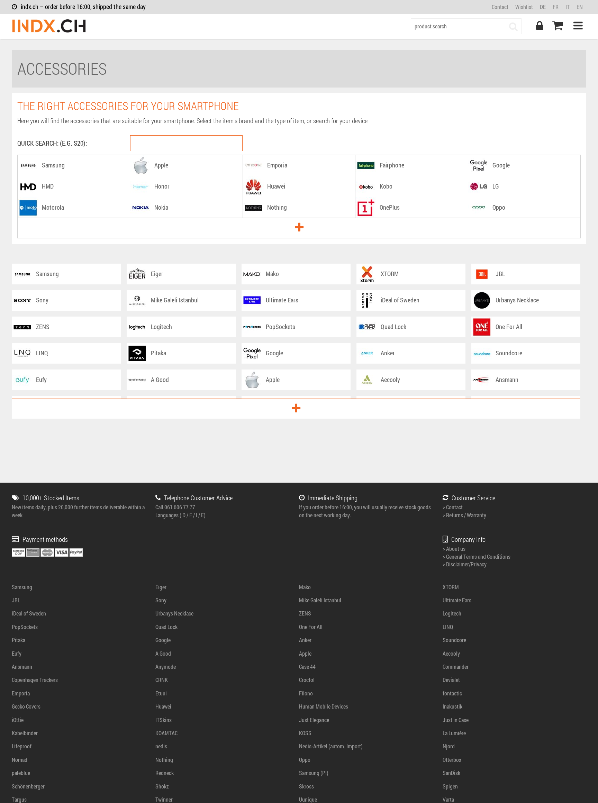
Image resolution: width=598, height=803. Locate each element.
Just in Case (456, 719)
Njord (449, 746)
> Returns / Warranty (464, 515)
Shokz (162, 786)
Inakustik (452, 706)
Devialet (451, 679)
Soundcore (454, 640)
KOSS (305, 733)
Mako (305, 587)
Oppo (304, 759)
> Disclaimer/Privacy (465, 564)
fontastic (452, 693)
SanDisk (451, 772)
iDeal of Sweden (29, 613)
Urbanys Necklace (174, 613)
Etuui (161, 693)
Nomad (19, 759)
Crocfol (307, 679)
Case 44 (307, 666)
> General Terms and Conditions (476, 556)
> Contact (453, 507)
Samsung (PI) (313, 772)
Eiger (160, 587)
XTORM (451, 587)
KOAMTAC (166, 733)
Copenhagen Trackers (35, 679)
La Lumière (454, 733)
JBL (16, 600)
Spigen (450, 786)
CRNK (161, 679)
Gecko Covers (26, 706)
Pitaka (18, 640)
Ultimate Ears (457, 600)
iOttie (18, 719)
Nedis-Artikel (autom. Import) (331, 746)
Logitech (452, 613)
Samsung (22, 587)
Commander (456, 666)
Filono (306, 693)
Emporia (21, 693)
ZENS (305, 613)
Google (163, 640)
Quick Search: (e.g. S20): (52, 143)
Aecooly (451, 653)
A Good (163, 653)
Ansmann (22, 666)
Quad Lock (166, 626)
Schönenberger (28, 786)
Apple (305, 653)
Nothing (164, 759)
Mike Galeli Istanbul (320, 600)
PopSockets (25, 626)
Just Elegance (314, 719)
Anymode (165, 666)
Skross (306, 786)
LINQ (448, 626)
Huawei (163, 706)
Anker (305, 640)
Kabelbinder (25, 733)
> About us (454, 548)
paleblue (21, 772)
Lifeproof (21, 746)
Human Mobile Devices (323, 706)
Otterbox (452, 759)
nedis (161, 746)
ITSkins (163, 719)
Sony (160, 600)
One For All (311, 626)
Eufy (16, 653)
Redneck (164, 772)
